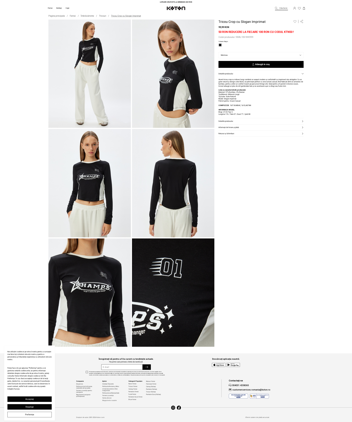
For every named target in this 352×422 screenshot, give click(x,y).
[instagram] (173, 408)
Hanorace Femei (151, 384)
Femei (73, 16)
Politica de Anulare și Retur (110, 386)
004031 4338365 (240, 385)
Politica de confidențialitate (110, 393)
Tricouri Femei (132, 386)
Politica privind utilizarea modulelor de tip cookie (84, 387)
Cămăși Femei (132, 389)
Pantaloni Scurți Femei (135, 397)
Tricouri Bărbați (151, 392)
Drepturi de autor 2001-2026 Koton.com (90, 417)
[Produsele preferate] (299, 8)
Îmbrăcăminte (87, 16)
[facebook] (179, 408)
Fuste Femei (132, 394)
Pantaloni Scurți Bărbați (153, 394)
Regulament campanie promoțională (83, 395)
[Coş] (304, 8)
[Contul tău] (294, 8)
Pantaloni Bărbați (151, 389)
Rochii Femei (132, 384)
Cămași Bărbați (151, 386)
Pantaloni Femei (133, 391)
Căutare (284, 8)
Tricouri (102, 16)
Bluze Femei (132, 399)
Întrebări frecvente (108, 384)
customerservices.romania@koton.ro (251, 389)
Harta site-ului (107, 398)
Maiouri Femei (150, 381)
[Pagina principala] (176, 8)
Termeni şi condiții (108, 395)
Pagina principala (56, 16)
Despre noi (79, 384)
